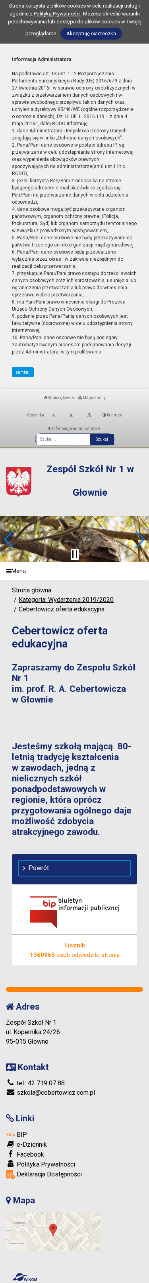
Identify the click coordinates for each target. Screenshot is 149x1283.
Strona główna (60, 397)
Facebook (29, 1154)
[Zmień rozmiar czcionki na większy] (71, 415)
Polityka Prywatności (45, 1164)
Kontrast (114, 415)
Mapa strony (94, 397)
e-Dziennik (31, 1144)
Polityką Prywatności (57, 14)
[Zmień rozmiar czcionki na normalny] (53, 415)
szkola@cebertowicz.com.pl (55, 1092)
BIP (21, 1134)
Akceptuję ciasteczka (91, 33)
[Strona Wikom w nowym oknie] (24, 1277)
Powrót (39, 868)
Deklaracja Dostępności (48, 1174)
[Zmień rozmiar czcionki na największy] (89, 415)
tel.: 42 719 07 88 (40, 1083)
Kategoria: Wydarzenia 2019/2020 (66, 599)
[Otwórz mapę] (53, 1231)
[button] (9, 539)
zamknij (23, 372)
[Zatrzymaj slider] (74, 554)
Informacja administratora (76, 428)
